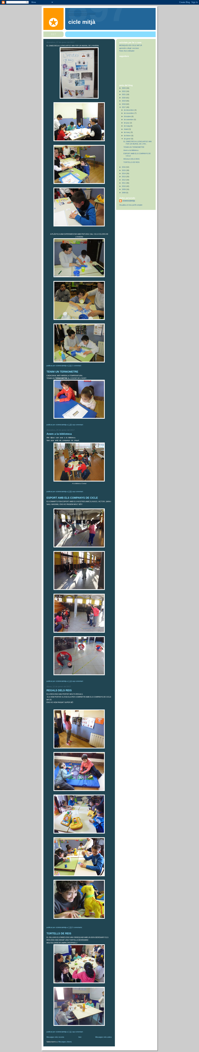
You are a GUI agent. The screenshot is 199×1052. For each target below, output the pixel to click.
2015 (124, 170)
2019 (124, 101)
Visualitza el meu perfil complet (130, 205)
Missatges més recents (55, 1037)
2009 (124, 189)
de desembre (129, 110)
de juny (127, 123)
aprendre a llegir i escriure (129, 48)
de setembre (129, 119)
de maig (127, 126)
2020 (124, 98)
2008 (124, 193)
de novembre (129, 113)
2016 (124, 167)
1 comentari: (77, 366)
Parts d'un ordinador (126, 51)
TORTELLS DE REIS (58, 933)
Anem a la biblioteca (59, 433)
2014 (124, 173)
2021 (124, 94)
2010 (124, 186)
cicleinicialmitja (128, 201)
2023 (124, 88)
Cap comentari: (78, 425)
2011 (124, 183)
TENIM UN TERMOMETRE (62, 371)
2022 (124, 91)
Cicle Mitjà (81, 22)
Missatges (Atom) (65, 1042)
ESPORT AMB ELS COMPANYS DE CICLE (72, 497)
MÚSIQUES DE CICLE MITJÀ (130, 45)
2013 (124, 176)
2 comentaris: (77, 927)
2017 (124, 107)
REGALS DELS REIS (59, 690)
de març (127, 132)
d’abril (126, 129)
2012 (124, 180)
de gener (127, 139)
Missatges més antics (103, 1037)
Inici (79, 1037)
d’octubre (127, 116)
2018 (124, 104)
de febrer (127, 136)
